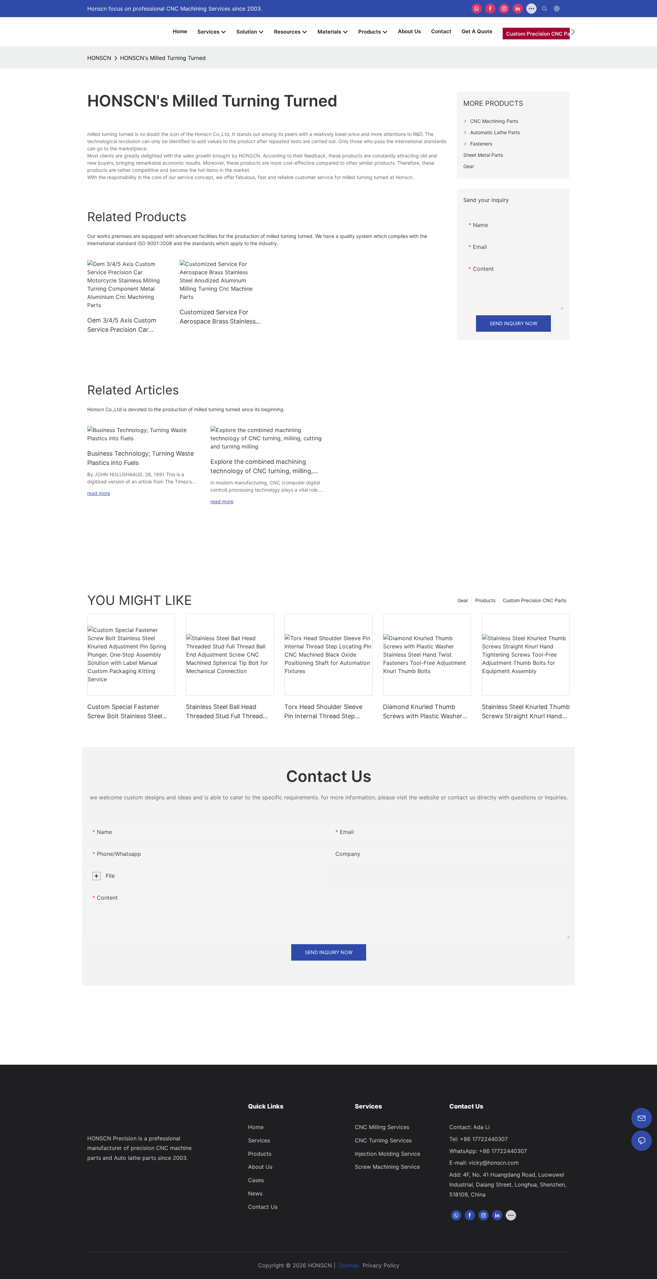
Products (485, 600)
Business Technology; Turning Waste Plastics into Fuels (140, 458)
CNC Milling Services (382, 1127)
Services (259, 1140)
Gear (463, 600)
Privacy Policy (381, 1265)
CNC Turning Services (383, 1140)
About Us (260, 1166)
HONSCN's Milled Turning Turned (163, 57)
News (255, 1193)
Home (255, 1127)
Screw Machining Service (387, 1166)
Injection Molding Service (387, 1153)
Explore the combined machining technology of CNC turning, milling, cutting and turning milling (261, 467)
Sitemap (348, 1265)
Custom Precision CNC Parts (534, 600)
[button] (573, 32)
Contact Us (263, 1206)
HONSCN (99, 57)
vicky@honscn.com (494, 1162)
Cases (256, 1180)
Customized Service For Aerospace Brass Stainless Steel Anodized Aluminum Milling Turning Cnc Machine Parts (218, 317)
